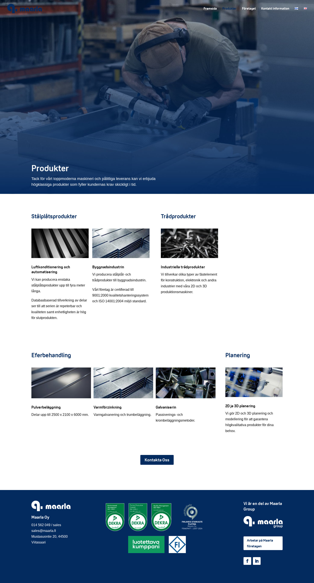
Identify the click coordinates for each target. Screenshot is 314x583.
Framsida (210, 8)
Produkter (229, 8)
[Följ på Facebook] (247, 561)
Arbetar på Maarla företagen (260, 543)
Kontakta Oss (157, 460)
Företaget (249, 8)
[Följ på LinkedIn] (257, 561)
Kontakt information (275, 8)
